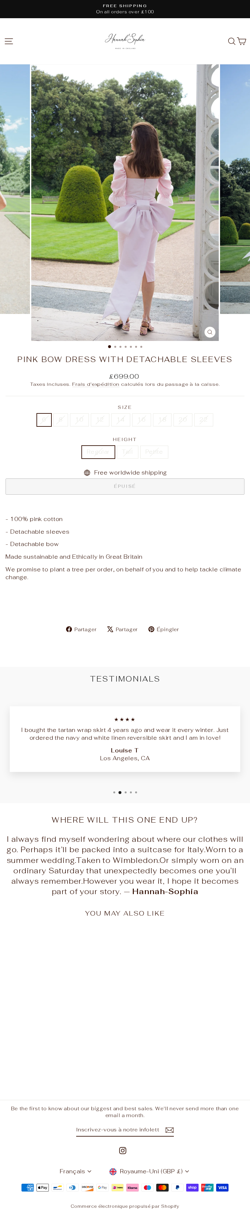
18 (162, 419)
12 (100, 419)
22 (204, 419)
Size (125, 407)
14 (121, 419)
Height (125, 439)
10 (79, 419)
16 (141, 419)
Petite (154, 451)
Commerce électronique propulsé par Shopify (125, 1206)
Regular (98, 451)
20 (183, 419)
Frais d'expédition (95, 384)
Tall (127, 451)
